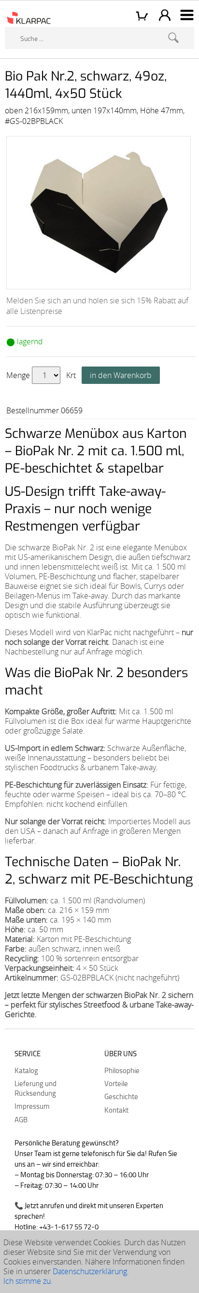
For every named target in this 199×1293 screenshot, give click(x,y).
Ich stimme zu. (28, 1281)
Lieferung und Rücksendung (35, 1088)
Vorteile (116, 1083)
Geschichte (121, 1096)
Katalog (26, 1070)
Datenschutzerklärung (90, 1271)
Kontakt (116, 1110)
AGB (21, 1119)
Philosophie (122, 1070)
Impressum (32, 1106)
